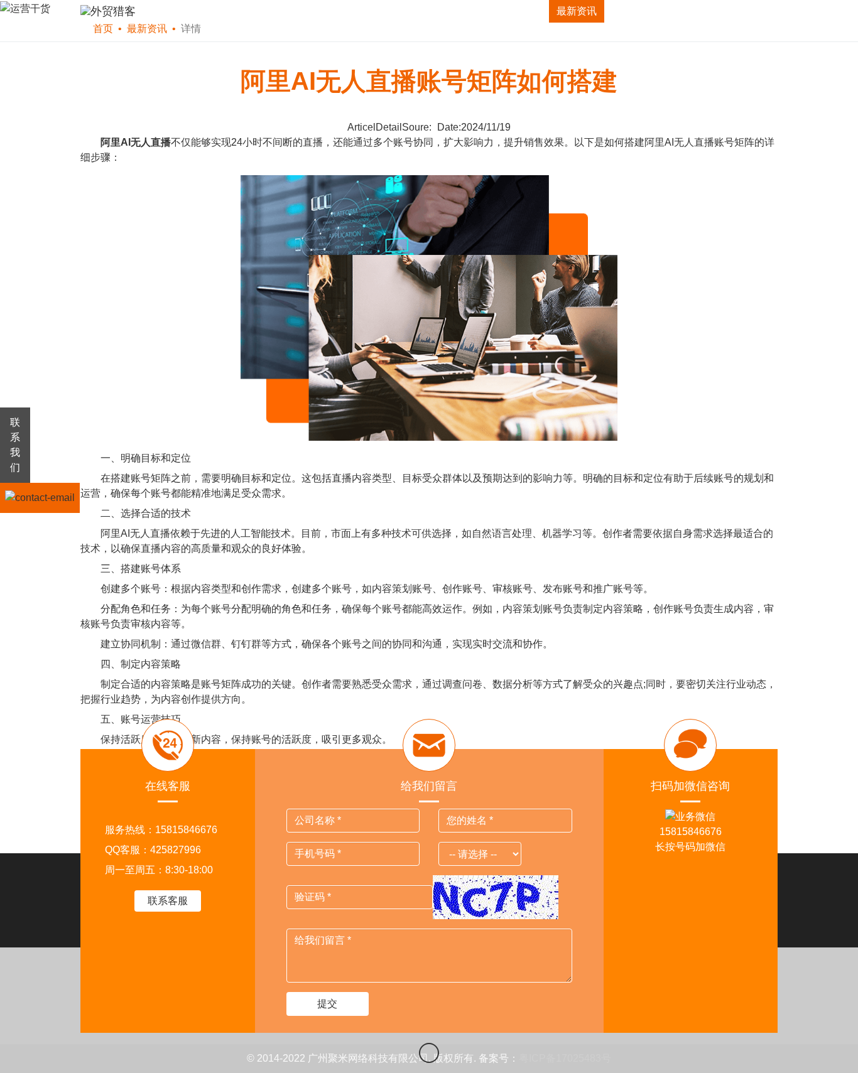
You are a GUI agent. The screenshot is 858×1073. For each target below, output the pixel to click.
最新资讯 (577, 11)
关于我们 (713, 11)
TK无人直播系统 (388, 11)
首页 (159, 11)
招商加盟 (645, 11)
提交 (327, 1003)
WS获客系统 (294, 11)
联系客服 (168, 900)
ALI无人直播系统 (490, 11)
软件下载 (218, 11)
